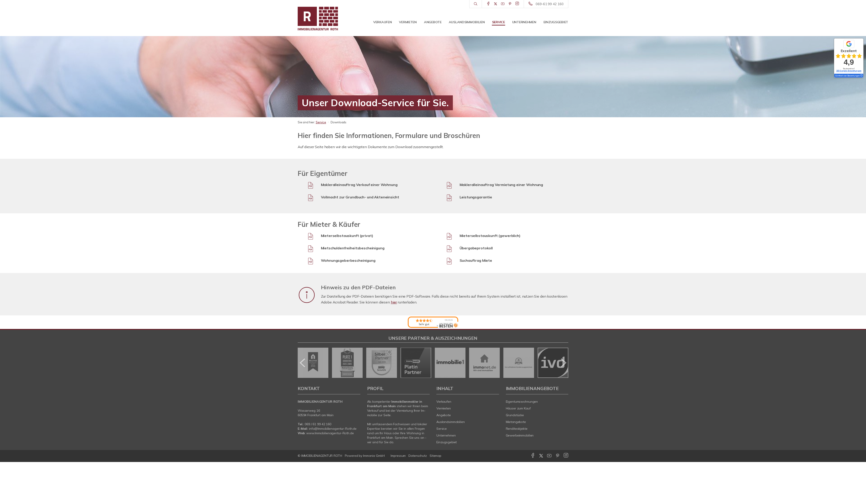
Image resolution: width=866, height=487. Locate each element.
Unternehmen (524, 22)
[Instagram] (517, 3)
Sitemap (435, 456)
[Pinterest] (510, 3)
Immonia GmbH (374, 456)
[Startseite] (329, 18)
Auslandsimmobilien (467, 22)
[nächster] (563, 363)
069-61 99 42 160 (550, 4)
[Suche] (475, 4)
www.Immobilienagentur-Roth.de (330, 433)
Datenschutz (417, 456)
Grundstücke (515, 415)
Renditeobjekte (516, 429)
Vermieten (408, 22)
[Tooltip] (861, 75)
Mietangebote (516, 422)
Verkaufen (382, 22)
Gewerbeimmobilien (520, 435)
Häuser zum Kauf (518, 408)
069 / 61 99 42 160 (318, 424)
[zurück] (303, 363)
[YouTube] (503, 3)
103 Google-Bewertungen (848, 70)
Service (498, 22)
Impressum (398, 456)
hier (394, 302)
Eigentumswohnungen (522, 402)
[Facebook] (488, 3)
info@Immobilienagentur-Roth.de (333, 429)
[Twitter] (495, 3)
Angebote (433, 22)
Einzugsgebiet (556, 22)
